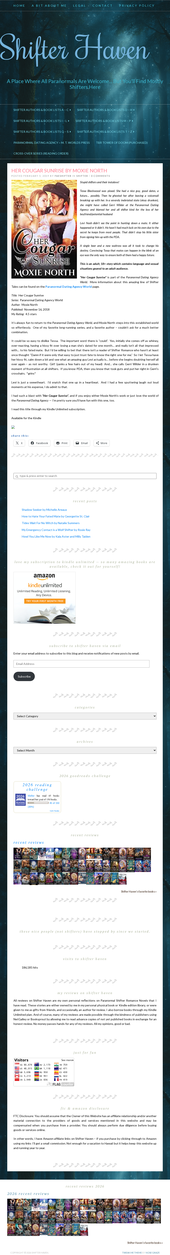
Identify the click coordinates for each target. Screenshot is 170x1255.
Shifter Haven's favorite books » (139, 891)
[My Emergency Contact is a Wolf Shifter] (82, 878)
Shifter (82, 175)
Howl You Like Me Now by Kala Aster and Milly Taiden (56, 536)
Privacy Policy (137, 5)
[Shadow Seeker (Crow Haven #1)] (123, 878)
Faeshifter (63, 175)
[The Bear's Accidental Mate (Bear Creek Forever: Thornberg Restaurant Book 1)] (34, 865)
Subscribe (24, 676)
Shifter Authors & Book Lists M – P (103, 121)
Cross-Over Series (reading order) (40, 153)
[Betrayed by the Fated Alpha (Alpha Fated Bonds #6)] (17, 878)
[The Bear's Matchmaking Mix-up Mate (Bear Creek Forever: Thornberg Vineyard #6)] (58, 853)
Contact (102, 5)
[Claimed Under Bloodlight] (50, 865)
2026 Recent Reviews (28, 1193)
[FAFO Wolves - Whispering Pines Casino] (106, 853)
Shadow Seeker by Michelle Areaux (44, 509)
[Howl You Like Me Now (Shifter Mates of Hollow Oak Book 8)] (74, 878)
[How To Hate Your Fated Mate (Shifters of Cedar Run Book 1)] (98, 878)
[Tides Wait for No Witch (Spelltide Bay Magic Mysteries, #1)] (90, 878)
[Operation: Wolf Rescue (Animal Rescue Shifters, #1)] (90, 853)
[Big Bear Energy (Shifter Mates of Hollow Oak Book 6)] (123, 853)
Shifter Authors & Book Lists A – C (41, 110)
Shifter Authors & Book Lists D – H (105, 110)
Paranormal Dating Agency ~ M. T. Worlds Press (51, 142)
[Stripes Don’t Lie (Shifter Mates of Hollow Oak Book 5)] (82, 853)
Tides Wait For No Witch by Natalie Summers (51, 523)
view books (54, 810)
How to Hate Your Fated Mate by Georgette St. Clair (56, 516)
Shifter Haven (74, 47)
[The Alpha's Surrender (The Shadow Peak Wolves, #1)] (17, 866)
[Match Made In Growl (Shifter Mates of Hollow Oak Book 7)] (123, 865)
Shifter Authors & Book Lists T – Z (105, 131)
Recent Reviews (28, 842)
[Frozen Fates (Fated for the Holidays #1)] (26, 878)
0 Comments (100, 175)
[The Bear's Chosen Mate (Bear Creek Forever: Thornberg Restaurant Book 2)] (42, 878)
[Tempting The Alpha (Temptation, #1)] (17, 853)
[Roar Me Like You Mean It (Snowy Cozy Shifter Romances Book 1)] (42, 853)
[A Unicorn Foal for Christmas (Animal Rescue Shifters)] (98, 853)
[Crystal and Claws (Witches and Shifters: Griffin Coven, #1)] (74, 853)
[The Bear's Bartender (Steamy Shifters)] (50, 878)
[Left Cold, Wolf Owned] (66, 878)
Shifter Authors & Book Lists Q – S (41, 131)
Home (19, 5)
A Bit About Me (49, 5)
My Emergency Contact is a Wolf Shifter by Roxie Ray (56, 530)
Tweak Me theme (132, 1252)
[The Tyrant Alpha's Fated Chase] (26, 853)
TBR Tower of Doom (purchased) (122, 142)
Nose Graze (153, 1252)
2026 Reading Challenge (37, 787)
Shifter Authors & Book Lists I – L (40, 121)
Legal (79, 5)
